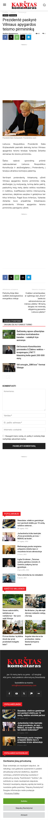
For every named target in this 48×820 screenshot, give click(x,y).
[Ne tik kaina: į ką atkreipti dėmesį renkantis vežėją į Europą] (35, 601)
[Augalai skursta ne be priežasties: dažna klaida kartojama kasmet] (35, 627)
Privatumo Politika (11, 793)
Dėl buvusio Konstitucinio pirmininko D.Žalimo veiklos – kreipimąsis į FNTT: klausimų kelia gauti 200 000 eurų (31, 352)
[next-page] (8, 377)
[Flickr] (39, 694)
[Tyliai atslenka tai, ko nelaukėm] (9, 578)
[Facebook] (5, 37)
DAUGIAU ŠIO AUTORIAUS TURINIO (18, 325)
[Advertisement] (24, 70)
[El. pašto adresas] (22, 37)
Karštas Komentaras (10, 33)
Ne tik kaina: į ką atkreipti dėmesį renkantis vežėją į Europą (35, 613)
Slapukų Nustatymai (24, 808)
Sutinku (24, 801)
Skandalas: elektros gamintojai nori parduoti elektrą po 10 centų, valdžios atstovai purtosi (31, 712)
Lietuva (13, 12)
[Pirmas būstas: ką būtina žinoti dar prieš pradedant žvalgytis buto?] (13, 627)
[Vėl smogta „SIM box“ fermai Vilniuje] (9, 367)
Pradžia (5, 12)
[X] (11, 37)
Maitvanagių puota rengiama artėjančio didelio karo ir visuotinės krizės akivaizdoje (29, 549)
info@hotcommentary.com (24, 685)
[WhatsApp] (16, 37)
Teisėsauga (22, 12)
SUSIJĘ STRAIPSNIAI (12, 321)
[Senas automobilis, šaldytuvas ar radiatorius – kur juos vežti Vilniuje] (13, 601)
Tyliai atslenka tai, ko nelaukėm (30, 575)
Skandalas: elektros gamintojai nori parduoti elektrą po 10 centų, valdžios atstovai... (31, 523)
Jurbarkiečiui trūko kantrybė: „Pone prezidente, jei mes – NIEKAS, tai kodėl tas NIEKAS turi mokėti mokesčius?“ (30, 726)
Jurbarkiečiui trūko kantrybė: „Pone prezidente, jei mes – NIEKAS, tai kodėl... (29, 536)
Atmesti (24, 815)
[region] (24, 788)
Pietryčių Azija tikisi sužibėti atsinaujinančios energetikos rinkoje (13, 296)
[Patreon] (31, 694)
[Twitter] (24, 694)
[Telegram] (28, 37)
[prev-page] (4, 377)
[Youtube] (17, 694)
